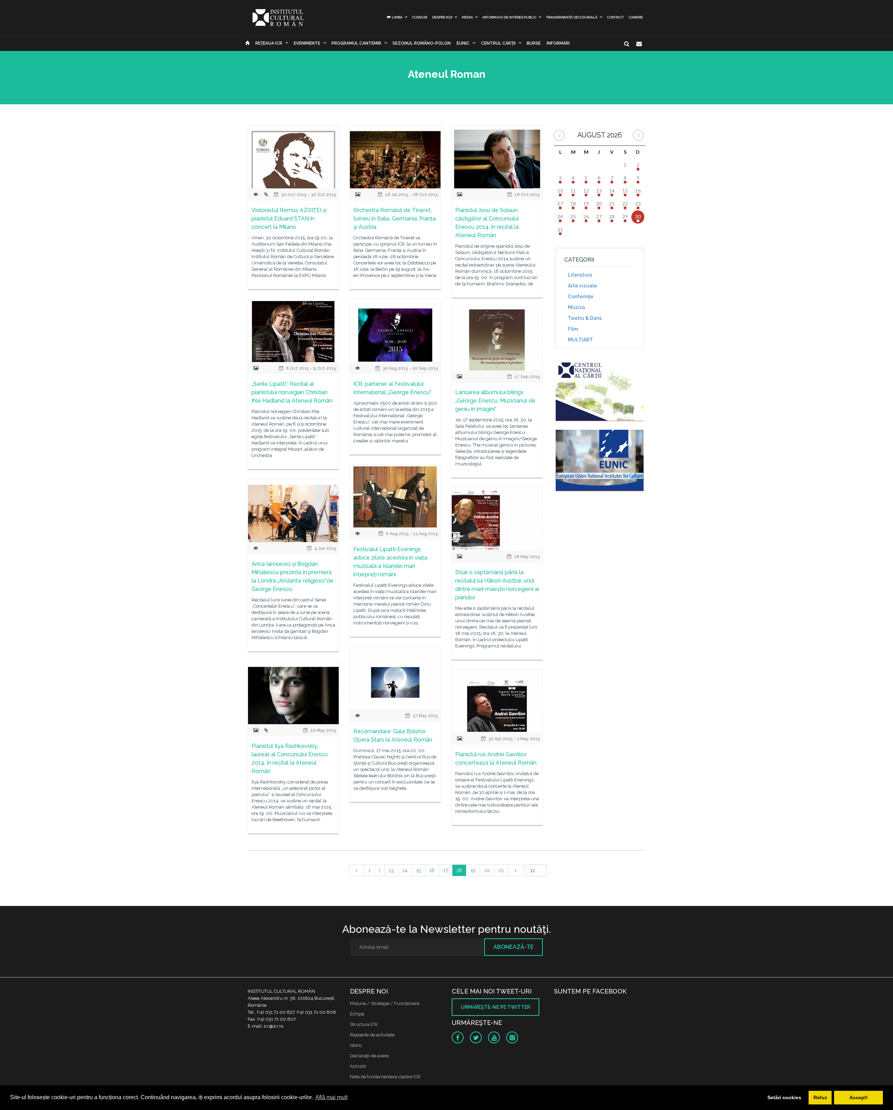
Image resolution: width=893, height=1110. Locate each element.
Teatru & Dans (585, 318)
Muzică (576, 307)
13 (391, 870)
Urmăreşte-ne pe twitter (495, 1007)
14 (405, 870)
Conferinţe (580, 296)
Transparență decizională (572, 17)
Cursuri (419, 17)
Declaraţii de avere (369, 1055)
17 (445, 870)
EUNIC (463, 43)
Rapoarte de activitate (372, 1034)
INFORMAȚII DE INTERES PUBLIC (509, 17)
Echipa (357, 1014)
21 (501, 870)
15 (418, 870)
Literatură (580, 275)
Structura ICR (363, 1024)
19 (473, 870)
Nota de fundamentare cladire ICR (385, 1076)
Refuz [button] (820, 1097)
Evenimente (307, 43)
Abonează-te (513, 947)
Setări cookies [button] (784, 1097)
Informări (558, 43)
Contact (615, 17)
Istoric (356, 1045)
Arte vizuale (582, 285)
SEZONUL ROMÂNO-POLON (421, 43)
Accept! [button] (858, 1097)
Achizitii (358, 1066)
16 (432, 870)
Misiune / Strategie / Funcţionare (384, 1003)
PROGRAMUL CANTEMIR (356, 43)
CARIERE (636, 17)
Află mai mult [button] (331, 1097)
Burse (534, 43)
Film (573, 329)
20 (487, 870)
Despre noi (442, 17)
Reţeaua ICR (268, 43)
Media (467, 17)
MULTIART (580, 340)
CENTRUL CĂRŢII (498, 43)
